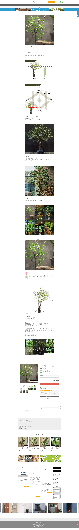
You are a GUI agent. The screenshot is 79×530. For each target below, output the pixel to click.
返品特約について (49, 398)
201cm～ (32, 421)
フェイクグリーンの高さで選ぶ (26, 421)
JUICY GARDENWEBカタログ (55, 479)
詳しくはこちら (26, 486)
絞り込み (27, 411)
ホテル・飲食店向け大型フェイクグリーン (28, 426)
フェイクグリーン (21, 419)
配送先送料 (41, 375)
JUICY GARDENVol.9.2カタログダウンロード (56, 483)
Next (62, 443)
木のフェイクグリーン (25, 420)
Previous (17, 443)
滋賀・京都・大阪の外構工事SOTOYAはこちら (56, 474)
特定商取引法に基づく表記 (39, 525)
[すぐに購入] (78, 524)
